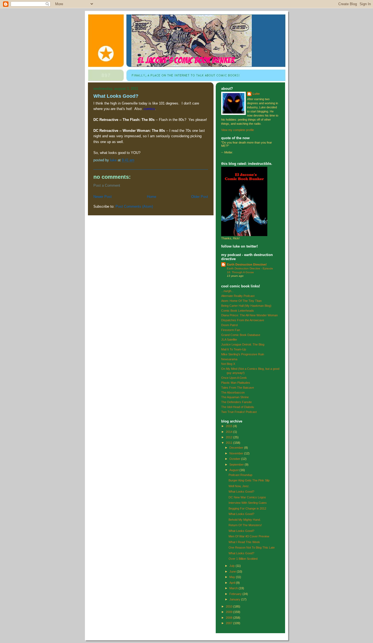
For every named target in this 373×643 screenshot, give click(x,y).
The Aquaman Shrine (235, 397)
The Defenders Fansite (236, 402)
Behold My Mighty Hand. (245, 519)
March (234, 588)
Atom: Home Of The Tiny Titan (241, 300)
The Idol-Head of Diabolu (237, 407)
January (235, 599)
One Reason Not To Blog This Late (252, 547)
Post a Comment (106, 185)
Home (151, 197)
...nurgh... (227, 291)
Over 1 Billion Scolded (243, 558)
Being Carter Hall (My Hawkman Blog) (246, 305)
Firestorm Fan (230, 330)
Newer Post (102, 197)
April (232, 582)
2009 (229, 612)
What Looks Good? (241, 491)
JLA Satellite (229, 339)
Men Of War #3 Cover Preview (249, 536)
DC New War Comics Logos (247, 497)
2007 (229, 623)
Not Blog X (228, 363)
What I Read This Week (244, 542)
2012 (229, 437)
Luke (256, 93)
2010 (229, 606)
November (236, 453)
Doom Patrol (229, 325)
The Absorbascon (233, 392)
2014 (229, 431)
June (233, 571)
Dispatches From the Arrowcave (242, 320)
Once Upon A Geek (234, 377)
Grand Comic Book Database (240, 335)
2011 (229, 442)
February (235, 594)
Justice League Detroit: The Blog (242, 344)
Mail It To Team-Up (233, 349)
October (235, 458)
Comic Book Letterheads (237, 310)
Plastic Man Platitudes (235, 382)
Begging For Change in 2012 (247, 508)
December (236, 447)
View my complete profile (237, 130)
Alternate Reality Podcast (237, 295)
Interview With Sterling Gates (248, 502)
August (234, 470)
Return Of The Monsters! (245, 525)
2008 (229, 617)
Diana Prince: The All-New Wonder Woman (249, 315)
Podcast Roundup (240, 475)
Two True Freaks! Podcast (239, 411)
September (237, 464)
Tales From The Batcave (237, 387)
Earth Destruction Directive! (247, 264)
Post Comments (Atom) (134, 206)
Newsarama (229, 359)
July (232, 565)
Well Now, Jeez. (239, 486)
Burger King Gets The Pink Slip (249, 480)
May (232, 577)
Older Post (199, 197)
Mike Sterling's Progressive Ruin (242, 354)
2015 (229, 426)
